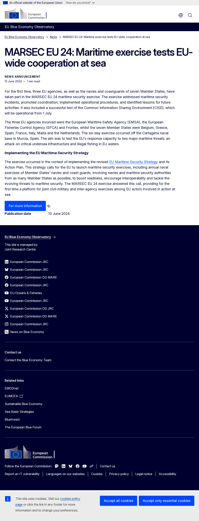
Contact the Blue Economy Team (28, 360)
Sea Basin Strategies (19, 412)
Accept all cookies (118, 501)
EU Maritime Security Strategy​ (133, 162)
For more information (25, 206)
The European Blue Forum (23, 427)
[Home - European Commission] (28, 13)
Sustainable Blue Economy (23, 404)
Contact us (107, 466)
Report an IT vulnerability (22, 474)
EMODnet (11, 388)
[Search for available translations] (49, 206)
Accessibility (167, 474)
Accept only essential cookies (166, 501)
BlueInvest (12, 419)
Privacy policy (119, 474)
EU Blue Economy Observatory (24, 37)
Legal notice (143, 474)
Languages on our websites (65, 474)
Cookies (97, 474)
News (53, 37)
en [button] (180, 15)
